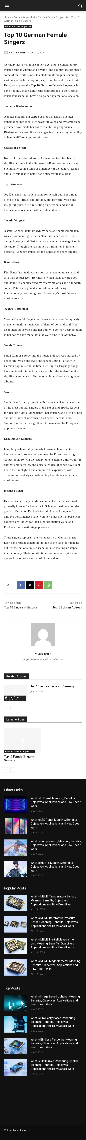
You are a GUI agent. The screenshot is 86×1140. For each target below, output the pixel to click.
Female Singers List (24, 17)
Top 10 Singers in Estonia (20, 607)
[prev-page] (6, 707)
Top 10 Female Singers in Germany (52, 686)
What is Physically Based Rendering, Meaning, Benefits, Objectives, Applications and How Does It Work (53, 1021)
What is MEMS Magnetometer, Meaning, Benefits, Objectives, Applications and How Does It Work (56, 964)
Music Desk (19, 52)
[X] (30, 585)
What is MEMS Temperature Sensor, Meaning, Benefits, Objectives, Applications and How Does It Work (53, 900)
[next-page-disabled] (12, 707)
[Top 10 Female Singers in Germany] (15, 693)
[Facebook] (21, 585)
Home (7, 17)
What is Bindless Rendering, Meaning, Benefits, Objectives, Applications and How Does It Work (54, 1043)
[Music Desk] (6, 53)
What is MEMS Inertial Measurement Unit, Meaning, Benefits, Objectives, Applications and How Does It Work (53, 943)
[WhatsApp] (48, 585)
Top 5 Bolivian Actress (67, 607)
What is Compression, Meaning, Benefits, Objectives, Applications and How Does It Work (56, 845)
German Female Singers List (53, 17)
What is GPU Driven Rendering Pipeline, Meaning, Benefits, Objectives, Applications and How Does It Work (55, 1064)
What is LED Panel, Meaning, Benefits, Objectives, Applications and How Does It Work (56, 823)
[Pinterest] (39, 585)
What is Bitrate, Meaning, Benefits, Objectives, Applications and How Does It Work (56, 866)
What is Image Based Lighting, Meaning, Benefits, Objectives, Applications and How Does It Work (55, 1000)
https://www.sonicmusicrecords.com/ (43, 659)
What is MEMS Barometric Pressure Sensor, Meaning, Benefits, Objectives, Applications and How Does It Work (54, 921)
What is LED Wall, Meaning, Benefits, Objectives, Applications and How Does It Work (56, 802)
